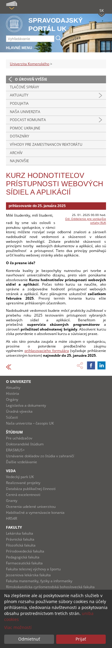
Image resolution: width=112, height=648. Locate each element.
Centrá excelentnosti (23, 494)
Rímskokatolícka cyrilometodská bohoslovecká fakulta (50, 586)
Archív (16, 152)
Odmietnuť (29, 639)
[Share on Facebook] (91, 365)
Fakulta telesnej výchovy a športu (33, 569)
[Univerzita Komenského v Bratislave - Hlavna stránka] (14, 24)
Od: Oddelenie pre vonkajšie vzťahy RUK (85, 221)
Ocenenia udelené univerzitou (31, 506)
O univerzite (18, 381)
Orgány (12, 399)
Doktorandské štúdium (25, 444)
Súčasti (12, 417)
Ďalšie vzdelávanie (21, 461)
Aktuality (19, 95)
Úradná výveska (19, 411)
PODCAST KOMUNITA (28, 119)
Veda (11, 470)
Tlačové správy (24, 87)
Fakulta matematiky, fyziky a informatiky (39, 580)
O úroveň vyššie (31, 79)
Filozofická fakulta (21, 545)
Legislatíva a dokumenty (26, 405)
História (12, 393)
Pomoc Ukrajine (25, 128)
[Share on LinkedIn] (101, 365)
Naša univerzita (25, 111)
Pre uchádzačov (19, 438)
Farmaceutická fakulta (24, 563)
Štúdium (14, 432)
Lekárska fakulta (19, 533)
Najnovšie (19, 160)
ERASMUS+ (15, 450)
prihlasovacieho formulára (46, 350)
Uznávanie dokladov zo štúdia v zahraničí (40, 455)
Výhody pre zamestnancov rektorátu (46, 144)
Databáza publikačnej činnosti (31, 488)
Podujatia (19, 103)
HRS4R (11, 518)
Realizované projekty (23, 482)
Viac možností (18, 627)
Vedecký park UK (20, 476)
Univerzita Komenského (29, 63)
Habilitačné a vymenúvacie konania (35, 512)
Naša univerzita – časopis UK (30, 423)
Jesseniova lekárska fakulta (28, 574)
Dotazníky (19, 136)
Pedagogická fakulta (22, 557)
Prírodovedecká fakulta (25, 551)
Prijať (81, 639)
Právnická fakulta (20, 539)
